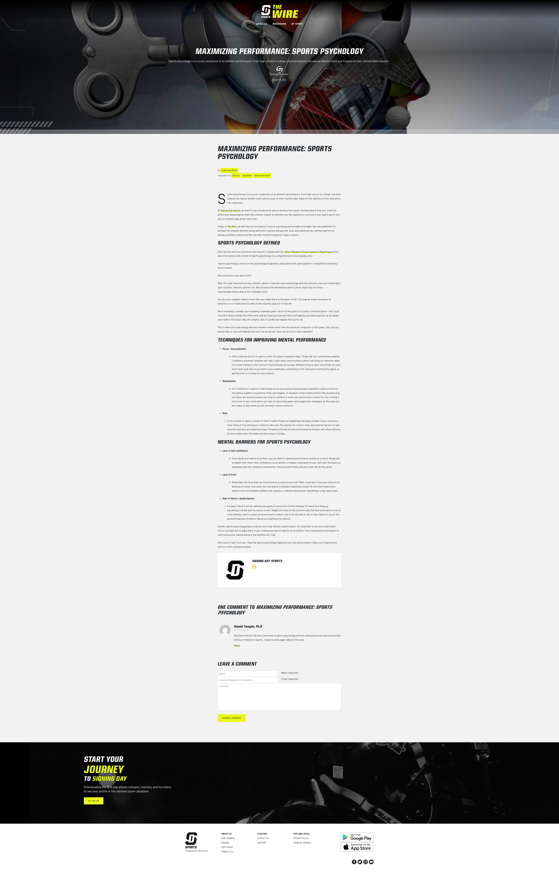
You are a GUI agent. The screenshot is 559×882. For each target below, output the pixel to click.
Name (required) (289, 672)
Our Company (228, 838)
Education (247, 176)
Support (261, 843)
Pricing (225, 843)
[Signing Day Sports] (279, 11)
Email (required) (289, 679)
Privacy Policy (300, 838)
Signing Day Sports (279, 74)
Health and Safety (262, 176)
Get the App (93, 801)
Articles (236, 176)
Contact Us (227, 852)
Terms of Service (302, 843)
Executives (227, 847)
